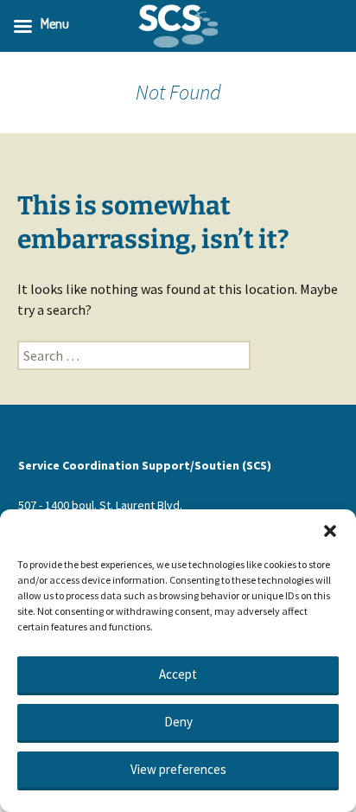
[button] (330, 531)
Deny (178, 721)
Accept (178, 674)
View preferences (178, 769)
